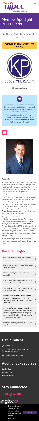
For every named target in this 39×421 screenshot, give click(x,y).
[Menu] (4, 132)
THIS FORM (17, 117)
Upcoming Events (8, 379)
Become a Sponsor (8, 376)
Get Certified (6, 369)
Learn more (12, 418)
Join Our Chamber (8, 372)
